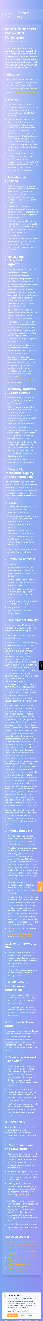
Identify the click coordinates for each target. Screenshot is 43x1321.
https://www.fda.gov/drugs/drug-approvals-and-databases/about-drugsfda (22, 1244)
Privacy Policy (21, 841)
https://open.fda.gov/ (17, 1267)
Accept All (12, 1315)
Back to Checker (8, 14)
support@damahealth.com (25, 92)
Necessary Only (26, 1315)
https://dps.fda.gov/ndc (18, 1264)
